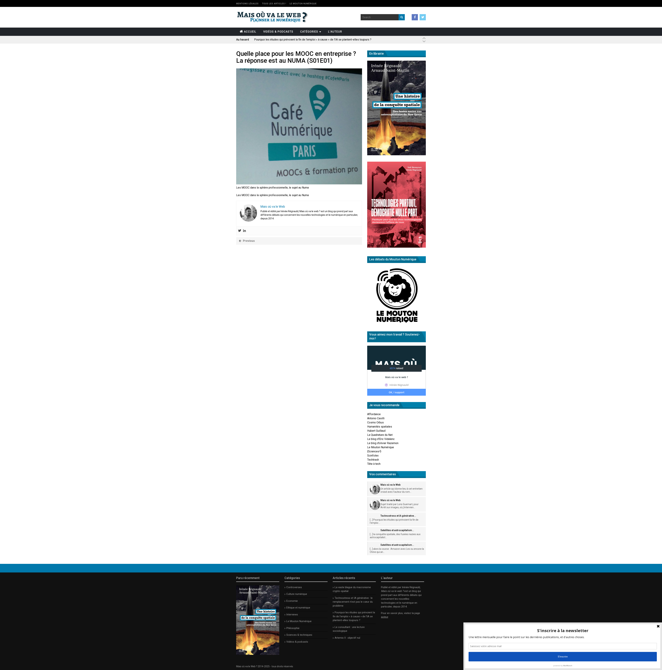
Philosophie (292, 628)
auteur (384, 616)
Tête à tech (373, 463)
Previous (249, 240)
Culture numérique (296, 594)
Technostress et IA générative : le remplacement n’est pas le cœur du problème (353, 601)
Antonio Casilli (375, 418)
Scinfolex (373, 455)
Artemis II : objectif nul (347, 637)
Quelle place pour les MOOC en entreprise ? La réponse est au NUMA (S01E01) (296, 57)
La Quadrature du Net (380, 434)
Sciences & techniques (299, 634)
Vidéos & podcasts (278, 31)
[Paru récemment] (257, 654)
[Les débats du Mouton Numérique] (396, 324)
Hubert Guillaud (376, 430)
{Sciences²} (374, 451)
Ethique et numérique (298, 607)
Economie (292, 600)
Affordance (374, 414)
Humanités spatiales (379, 426)
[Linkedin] (244, 231)
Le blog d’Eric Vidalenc (381, 439)
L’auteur (335, 31)
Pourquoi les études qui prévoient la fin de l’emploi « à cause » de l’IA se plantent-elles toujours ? (312, 38)
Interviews (292, 614)
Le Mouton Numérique (303, 3)
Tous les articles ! (274, 3)
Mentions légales (247, 3)
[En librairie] (396, 154)
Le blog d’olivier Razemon (382, 443)
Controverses (294, 587)
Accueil (250, 31)
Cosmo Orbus (375, 422)
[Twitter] (239, 231)
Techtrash (373, 459)
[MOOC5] (299, 183)
